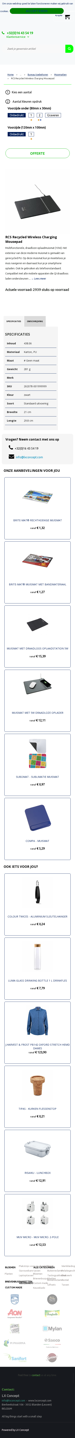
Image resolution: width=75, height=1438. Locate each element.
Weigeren (70, 11)
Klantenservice (15, 36)
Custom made (13, 1287)
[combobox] (33, 49)
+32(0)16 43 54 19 (19, 33)
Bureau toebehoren (38, 75)
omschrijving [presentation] (35, 321)
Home (10, 75)
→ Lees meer (38, 278)
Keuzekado (26, 1283)
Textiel (65, 1280)
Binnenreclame (55, 1280)
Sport (50, 1266)
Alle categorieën (44, 1267)
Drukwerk (67, 1275)
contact (36, 1375)
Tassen (65, 1284)
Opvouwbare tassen (29, 1270)
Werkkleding (68, 1266)
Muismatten (60, 75)
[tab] (14, 321)
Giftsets (51, 1284)
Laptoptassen (26, 1275)
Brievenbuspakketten (44, 1278)
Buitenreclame (54, 1270)
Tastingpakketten (56, 1275)
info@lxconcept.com (29, 457)
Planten (9, 1273)
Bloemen (10, 1267)
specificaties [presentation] (13, 321)
